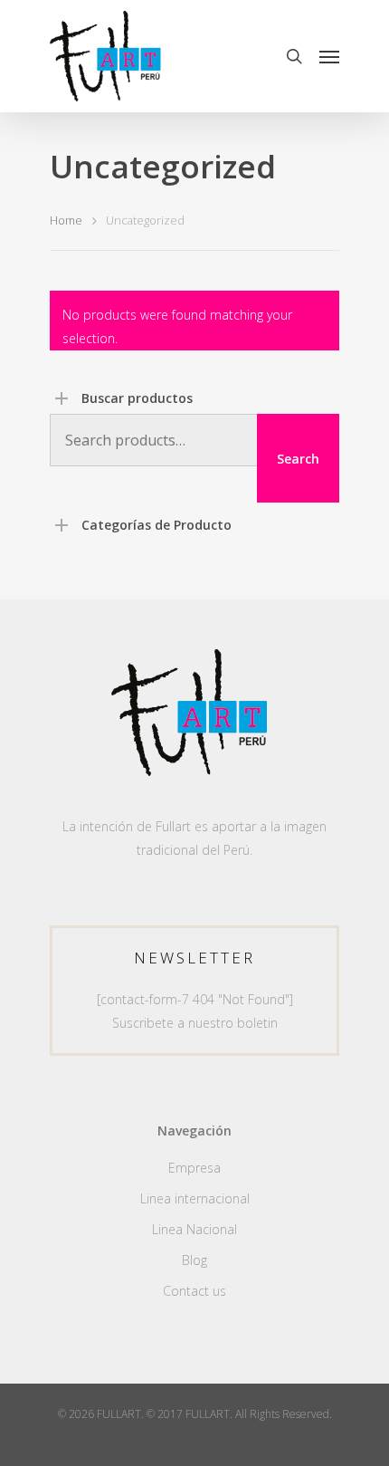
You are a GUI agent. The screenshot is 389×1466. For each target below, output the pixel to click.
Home (66, 220)
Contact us (194, 1290)
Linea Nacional (194, 1229)
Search (298, 458)
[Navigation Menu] (329, 56)
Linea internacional (195, 1198)
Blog (194, 1260)
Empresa (194, 1167)
